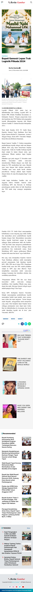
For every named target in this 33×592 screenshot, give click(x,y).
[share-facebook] (22, 323)
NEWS (13, 319)
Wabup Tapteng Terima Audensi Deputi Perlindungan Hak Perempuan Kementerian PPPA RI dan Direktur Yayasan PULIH (12, 548)
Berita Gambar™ (16, 582)
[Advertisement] (16, 211)
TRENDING (7, 528)
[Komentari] (3, 323)
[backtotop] (16, 574)
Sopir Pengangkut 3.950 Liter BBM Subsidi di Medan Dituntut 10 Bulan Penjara (10, 535)
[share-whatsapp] (29, 323)
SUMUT (20, 319)
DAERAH (5, 56)
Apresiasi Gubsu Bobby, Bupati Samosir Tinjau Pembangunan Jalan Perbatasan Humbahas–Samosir (12, 561)
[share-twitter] (25, 323)
